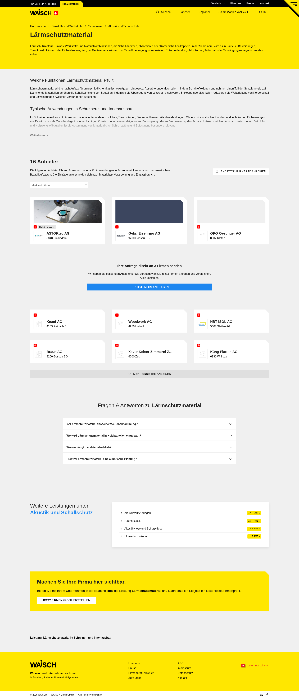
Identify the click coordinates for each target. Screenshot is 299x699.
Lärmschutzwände (192, 536)
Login (262, 12)
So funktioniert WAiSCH (233, 12)
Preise (250, 3)
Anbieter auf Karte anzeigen (243, 171)
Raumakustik (192, 520)
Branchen (185, 12)
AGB (180, 663)
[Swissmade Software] (248, 666)
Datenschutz (185, 672)
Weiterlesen (37, 135)
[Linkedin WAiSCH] (261, 694)
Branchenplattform (43, 4)
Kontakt (264, 3)
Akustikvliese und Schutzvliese (192, 528)
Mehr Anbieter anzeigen (152, 373)
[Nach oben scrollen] (266, 637)
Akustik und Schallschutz (61, 512)
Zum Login (135, 677)
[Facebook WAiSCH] (267, 694)
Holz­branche (70, 4)
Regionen (204, 12)
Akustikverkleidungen (192, 513)
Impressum (184, 668)
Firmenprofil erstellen (66, 600)
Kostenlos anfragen (151, 287)
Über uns (235, 3)
